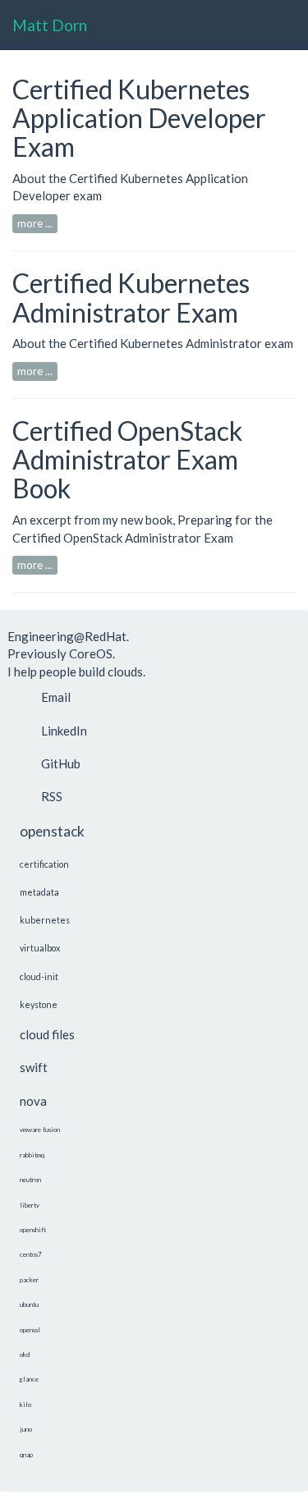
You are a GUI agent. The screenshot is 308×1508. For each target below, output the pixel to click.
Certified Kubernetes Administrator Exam (131, 297)
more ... (35, 223)
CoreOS (91, 653)
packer (29, 1280)
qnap (26, 1455)
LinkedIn (64, 730)
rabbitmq (32, 1155)
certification (44, 864)
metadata (39, 892)
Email (56, 697)
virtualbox (40, 947)
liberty (29, 1205)
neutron (30, 1180)
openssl (30, 1330)
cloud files (47, 1034)
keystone (38, 1004)
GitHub (60, 763)
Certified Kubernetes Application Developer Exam (139, 118)
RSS (51, 796)
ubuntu (29, 1304)
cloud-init (39, 976)
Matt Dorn (49, 25)
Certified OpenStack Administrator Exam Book (127, 459)
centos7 (31, 1254)
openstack (52, 831)
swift (34, 1067)
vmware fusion (40, 1129)
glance (29, 1379)
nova (33, 1100)
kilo (25, 1404)
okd (25, 1354)
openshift (33, 1230)
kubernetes (45, 919)
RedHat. (107, 636)
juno (26, 1429)
